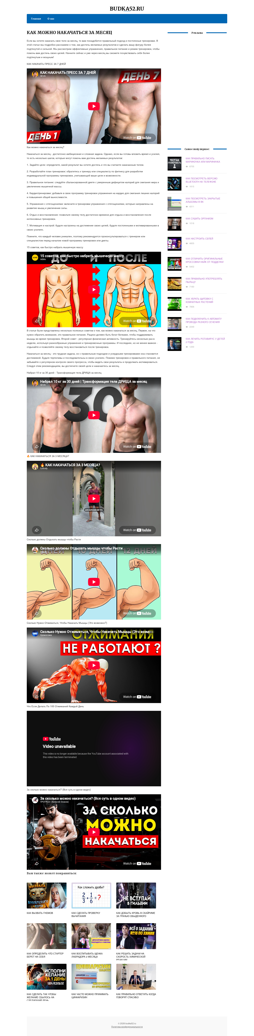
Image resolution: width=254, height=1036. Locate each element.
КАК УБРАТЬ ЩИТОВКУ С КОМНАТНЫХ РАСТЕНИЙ (199, 300)
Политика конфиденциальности (127, 1026)
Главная (36, 18)
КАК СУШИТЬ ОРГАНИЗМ (199, 218)
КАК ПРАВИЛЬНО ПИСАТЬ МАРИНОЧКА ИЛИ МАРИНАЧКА (203, 160)
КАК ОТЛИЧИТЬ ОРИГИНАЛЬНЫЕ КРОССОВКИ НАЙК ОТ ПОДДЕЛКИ (204, 260)
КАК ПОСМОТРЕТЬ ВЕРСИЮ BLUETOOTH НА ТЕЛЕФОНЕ (201, 180)
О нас (51, 18)
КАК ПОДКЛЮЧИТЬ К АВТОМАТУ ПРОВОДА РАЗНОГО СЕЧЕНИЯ (204, 320)
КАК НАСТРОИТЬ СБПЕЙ (199, 238)
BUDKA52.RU (127, 8)
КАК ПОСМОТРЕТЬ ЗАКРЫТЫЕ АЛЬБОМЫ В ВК (203, 200)
